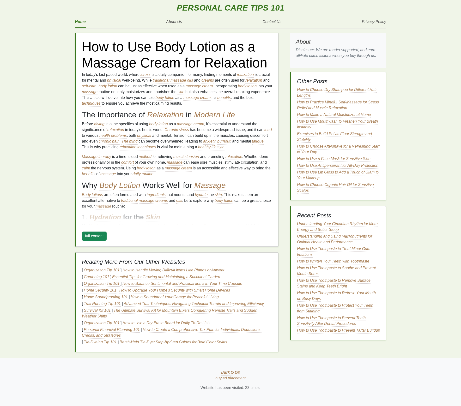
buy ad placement (230, 378)
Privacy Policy (374, 22)
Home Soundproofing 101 (106, 297)
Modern (207, 114)
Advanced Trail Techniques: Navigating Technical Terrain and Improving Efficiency (194, 304)
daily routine (143, 174)
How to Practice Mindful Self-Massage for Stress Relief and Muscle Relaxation (338, 105)
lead (268, 130)
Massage (210, 185)
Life (229, 114)
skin (180, 92)
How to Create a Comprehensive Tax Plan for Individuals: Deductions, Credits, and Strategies (171, 332)
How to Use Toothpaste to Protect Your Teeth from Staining (335, 308)
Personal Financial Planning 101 (112, 330)
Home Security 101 (100, 290)
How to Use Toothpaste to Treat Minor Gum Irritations (333, 252)
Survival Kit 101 (97, 310)
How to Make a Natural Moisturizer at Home (334, 115)
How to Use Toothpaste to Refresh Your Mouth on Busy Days (336, 296)
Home (80, 22)
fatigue (258, 141)
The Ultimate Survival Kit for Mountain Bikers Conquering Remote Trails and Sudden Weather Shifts (169, 313)
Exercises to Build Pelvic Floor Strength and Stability (334, 137)
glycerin (181, 226)
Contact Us (271, 22)
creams (207, 80)
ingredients (156, 195)
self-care (89, 86)
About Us (174, 22)
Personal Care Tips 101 (230, 7)
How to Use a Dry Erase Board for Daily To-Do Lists (166, 323)
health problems (113, 135)
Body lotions (92, 195)
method (145, 157)
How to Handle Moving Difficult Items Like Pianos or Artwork (173, 270)
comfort (127, 162)
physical (114, 80)
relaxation (245, 74)
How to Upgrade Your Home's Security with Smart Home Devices (174, 290)
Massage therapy (96, 157)
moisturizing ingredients (146, 226)
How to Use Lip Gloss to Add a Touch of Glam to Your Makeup (338, 175)
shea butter (199, 226)
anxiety (209, 141)
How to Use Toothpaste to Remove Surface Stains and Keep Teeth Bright (333, 283)
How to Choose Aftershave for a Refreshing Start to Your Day (338, 149)
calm (86, 168)
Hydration (105, 217)
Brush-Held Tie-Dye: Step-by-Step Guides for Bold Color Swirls (173, 342)
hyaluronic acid (228, 226)
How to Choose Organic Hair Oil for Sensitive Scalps (335, 187)
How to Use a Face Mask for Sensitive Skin (333, 159)
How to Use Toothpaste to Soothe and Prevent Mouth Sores (336, 271)
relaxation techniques (138, 147)
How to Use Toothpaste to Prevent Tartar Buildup (338, 330)
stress (145, 74)
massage (89, 92)
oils (179, 200)
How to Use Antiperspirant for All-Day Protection (337, 165)
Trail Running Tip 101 (102, 304)
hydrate (201, 195)
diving (99, 124)
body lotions (101, 226)
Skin (153, 217)
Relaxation (165, 114)
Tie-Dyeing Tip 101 (100, 342)
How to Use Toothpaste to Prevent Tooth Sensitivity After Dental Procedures (331, 321)
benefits (224, 98)
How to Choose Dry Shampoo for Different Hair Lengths (337, 92)
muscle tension (186, 157)
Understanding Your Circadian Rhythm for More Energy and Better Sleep (337, 227)
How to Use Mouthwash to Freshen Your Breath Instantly (337, 124)
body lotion (107, 86)
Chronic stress (176, 130)
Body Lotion (119, 185)
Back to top (230, 372)
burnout (223, 141)
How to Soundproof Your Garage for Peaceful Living (175, 297)
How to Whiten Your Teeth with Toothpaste (333, 261)
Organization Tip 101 (102, 270)
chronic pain (109, 141)
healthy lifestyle (211, 147)
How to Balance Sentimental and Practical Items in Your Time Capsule (182, 283)
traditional (161, 80)
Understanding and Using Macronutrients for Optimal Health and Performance (334, 239)
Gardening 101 (96, 277)
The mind (129, 141)
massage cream (199, 86)
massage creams (153, 200)
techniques (91, 103)
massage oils (181, 80)
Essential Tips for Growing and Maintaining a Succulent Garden (166, 277)
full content (94, 236)
